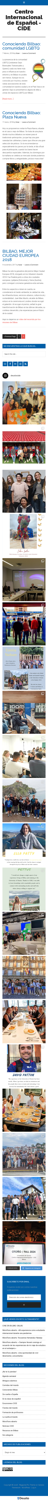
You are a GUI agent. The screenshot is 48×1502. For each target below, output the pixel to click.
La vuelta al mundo (10, 1417)
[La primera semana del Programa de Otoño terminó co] (24, 1198)
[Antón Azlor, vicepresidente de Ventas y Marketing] (24, 579)
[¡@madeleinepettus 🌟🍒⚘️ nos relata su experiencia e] (24, 889)
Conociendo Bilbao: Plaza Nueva (21, 114)
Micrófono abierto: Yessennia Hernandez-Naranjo (22, 1338)
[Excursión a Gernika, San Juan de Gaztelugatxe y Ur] (24, 800)
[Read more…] (7, 99)
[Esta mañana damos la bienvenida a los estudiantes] (24, 1242)
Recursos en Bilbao (10, 1430)
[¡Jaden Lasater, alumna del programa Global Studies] (24, 535)
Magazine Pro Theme (27, 1485)
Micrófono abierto (9, 1421)
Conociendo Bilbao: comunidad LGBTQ (21, 45)
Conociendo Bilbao (10, 1390)
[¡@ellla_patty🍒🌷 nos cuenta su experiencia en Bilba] (24, 844)
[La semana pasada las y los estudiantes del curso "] (24, 491)
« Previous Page (10, 336)
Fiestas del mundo (10, 1408)
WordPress (26, 1488)
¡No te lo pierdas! (9, 1372)
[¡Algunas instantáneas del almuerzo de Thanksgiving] (24, 402)
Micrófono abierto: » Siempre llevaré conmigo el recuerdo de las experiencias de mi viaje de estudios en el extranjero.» (24, 1345)
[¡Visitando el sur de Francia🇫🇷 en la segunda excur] (24, 1154)
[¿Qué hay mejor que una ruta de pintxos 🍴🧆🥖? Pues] (24, 1110)
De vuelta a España (10, 1394)
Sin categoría (7, 1435)
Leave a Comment (29, 53)
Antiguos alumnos (9, 1381)
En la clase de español (11, 1399)
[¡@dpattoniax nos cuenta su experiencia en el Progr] (24, 1065)
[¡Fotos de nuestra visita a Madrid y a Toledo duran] (24, 977)
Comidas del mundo (10, 1385)
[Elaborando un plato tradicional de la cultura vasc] (24, 1021)
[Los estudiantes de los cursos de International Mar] (24, 933)
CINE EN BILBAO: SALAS (12, 1326)
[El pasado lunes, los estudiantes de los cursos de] (24, 712)
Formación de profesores (12, 1412)
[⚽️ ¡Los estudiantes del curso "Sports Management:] (24, 447)
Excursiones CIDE (9, 1403)
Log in (33, 1488)
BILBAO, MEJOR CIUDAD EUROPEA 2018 (20, 255)
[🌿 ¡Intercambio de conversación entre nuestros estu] (24, 756)
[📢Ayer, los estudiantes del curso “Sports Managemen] (24, 623)
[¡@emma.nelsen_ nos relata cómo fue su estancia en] (24, 668)
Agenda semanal (9, 1376)
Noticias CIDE (8, 1426)
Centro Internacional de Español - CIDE (24, 20)
